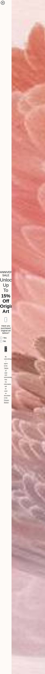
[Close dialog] (3, 3)
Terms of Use (6, 370)
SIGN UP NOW (6, 349)
